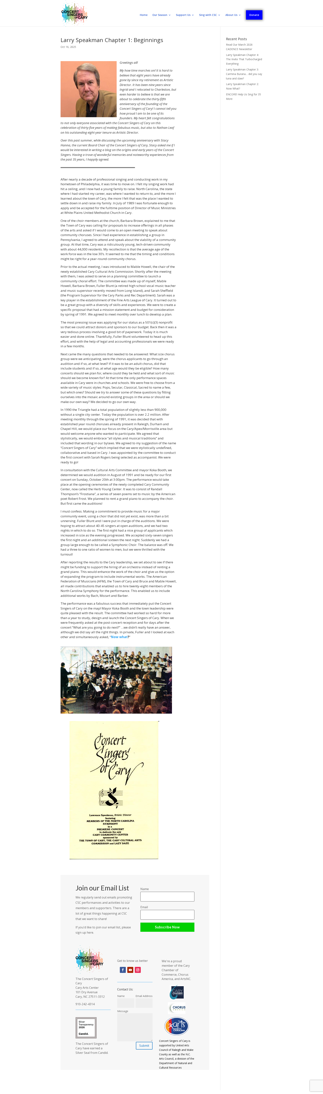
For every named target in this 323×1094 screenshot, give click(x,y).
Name (144, 889)
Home (143, 15)
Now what (119, 637)
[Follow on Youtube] (130, 970)
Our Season (159, 15)
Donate (254, 15)
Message (122, 1011)
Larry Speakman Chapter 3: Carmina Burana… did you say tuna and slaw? (244, 74)
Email (144, 907)
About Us (231, 15)
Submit (144, 1046)
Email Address (144, 996)
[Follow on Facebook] (123, 970)
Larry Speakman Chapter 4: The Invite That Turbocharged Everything (244, 59)
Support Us (183, 15)
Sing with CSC (208, 15)
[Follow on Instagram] (138, 970)
